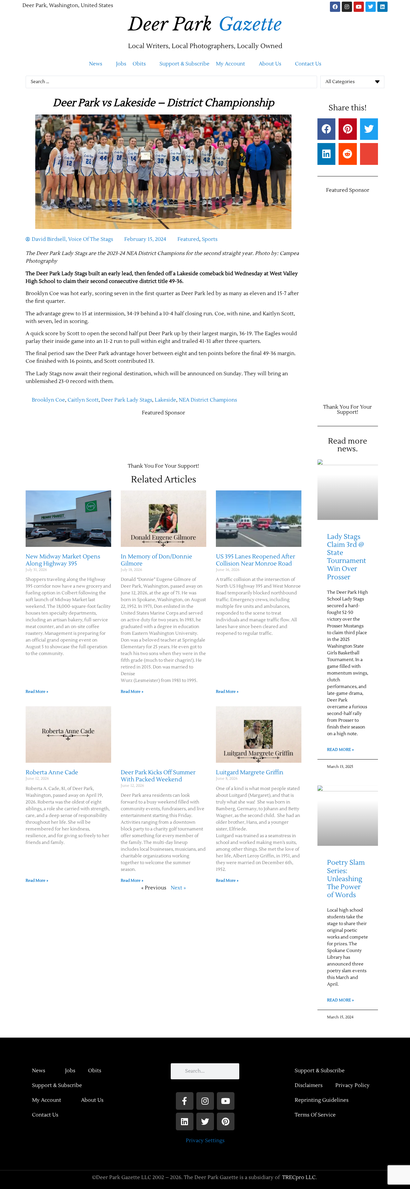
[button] (99, 63)
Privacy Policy (352, 1085)
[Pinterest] (225, 1121)
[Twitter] (370, 7)
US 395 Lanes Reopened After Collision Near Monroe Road (255, 560)
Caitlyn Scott (83, 400)
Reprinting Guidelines (321, 1100)
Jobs (70, 1070)
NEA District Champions (208, 400)
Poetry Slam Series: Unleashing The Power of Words (346, 878)
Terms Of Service (315, 1115)
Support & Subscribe (57, 1085)
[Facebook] (335, 7)
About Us (92, 1100)
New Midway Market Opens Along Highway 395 (63, 560)
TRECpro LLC (299, 1177)
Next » (178, 888)
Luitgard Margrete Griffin (249, 772)
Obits (94, 1070)
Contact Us (45, 1115)
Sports (209, 239)
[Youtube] (359, 7)
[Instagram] (347, 7)
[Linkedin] (382, 7)
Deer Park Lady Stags (126, 400)
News (38, 1070)
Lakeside (165, 400)
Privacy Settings (205, 1140)
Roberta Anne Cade (52, 772)
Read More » (37, 691)
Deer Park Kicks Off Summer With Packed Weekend (158, 776)
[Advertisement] (142, 436)
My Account (46, 1100)
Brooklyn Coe (48, 400)
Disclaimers (309, 1085)
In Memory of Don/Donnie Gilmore (156, 560)
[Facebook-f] (184, 1101)
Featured (188, 239)
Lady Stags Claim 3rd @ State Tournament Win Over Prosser (346, 557)
